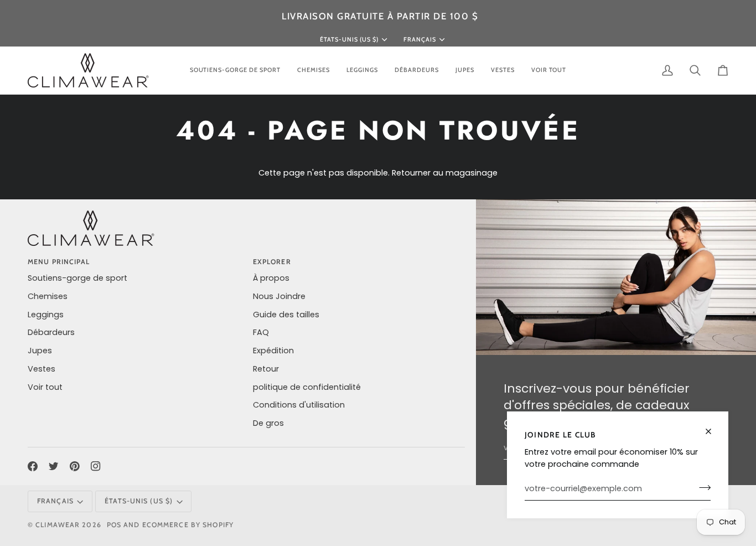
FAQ (261, 332)
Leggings (46, 314)
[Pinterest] (75, 466)
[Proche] (713, 426)
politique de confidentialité (307, 387)
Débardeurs (51, 332)
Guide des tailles (286, 314)
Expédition (273, 350)
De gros (268, 423)
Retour (266, 368)
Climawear (58, 525)
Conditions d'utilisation (299, 404)
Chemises (48, 296)
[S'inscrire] (701, 487)
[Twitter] (54, 466)
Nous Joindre (279, 296)
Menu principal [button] (59, 261)
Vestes (41, 368)
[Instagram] (96, 466)
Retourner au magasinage (445, 172)
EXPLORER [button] (272, 261)
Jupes (40, 350)
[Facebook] (33, 466)
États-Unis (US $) (349, 39)
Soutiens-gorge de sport (77, 278)
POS (114, 525)
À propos (271, 278)
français (419, 39)
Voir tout (45, 387)
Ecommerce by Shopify (188, 525)
